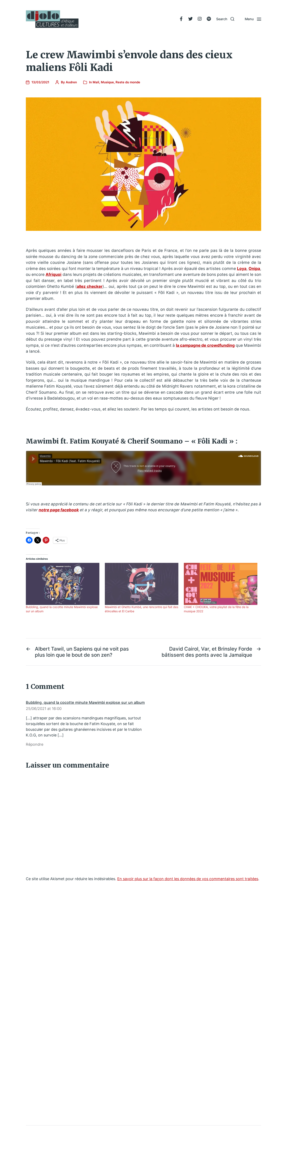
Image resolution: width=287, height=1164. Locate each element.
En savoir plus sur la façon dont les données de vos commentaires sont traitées (187, 879)
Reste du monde (128, 82)
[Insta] (199, 19)
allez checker (90, 286)
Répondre (34, 744)
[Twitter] (190, 19)
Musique (107, 82)
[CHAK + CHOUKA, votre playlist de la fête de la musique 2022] (221, 584)
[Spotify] (208, 19)
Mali (96, 82)
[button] (225, 18)
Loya (241, 268)
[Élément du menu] (181, 19)
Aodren (71, 82)
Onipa (254, 268)
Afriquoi (53, 274)
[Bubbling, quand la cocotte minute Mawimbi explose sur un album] (63, 584)
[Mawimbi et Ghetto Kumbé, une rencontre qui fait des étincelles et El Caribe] (142, 584)
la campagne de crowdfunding (205, 345)
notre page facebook (59, 510)
